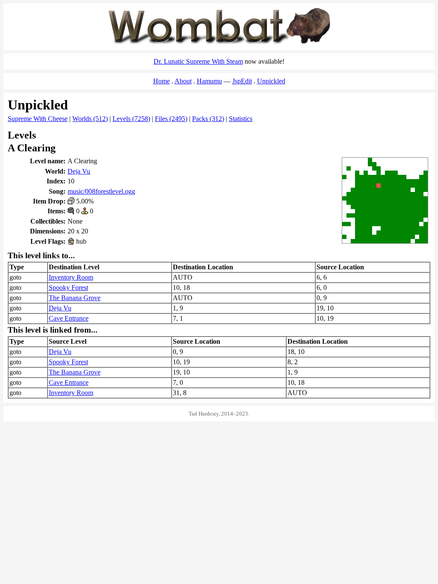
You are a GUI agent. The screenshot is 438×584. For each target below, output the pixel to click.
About (183, 81)
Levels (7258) (131, 118)
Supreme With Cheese (38, 118)
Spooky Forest (68, 287)
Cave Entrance (69, 318)
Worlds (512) (90, 118)
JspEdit (242, 81)
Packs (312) (208, 118)
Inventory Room (71, 277)
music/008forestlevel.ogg (101, 191)
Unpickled (271, 81)
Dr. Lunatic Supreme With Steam (198, 61)
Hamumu (209, 81)
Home (161, 81)
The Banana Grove (75, 297)
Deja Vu (79, 171)
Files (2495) (171, 118)
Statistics (240, 118)
